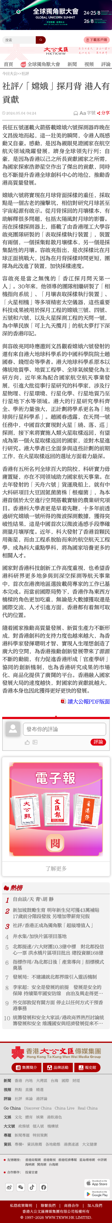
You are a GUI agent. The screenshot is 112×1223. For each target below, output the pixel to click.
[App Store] (97, 1183)
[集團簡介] (18, 1067)
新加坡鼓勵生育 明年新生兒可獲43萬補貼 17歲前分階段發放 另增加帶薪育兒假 (56, 913)
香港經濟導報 (67, 1160)
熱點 (18, 1089)
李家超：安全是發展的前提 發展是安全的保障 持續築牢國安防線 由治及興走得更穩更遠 (58, 990)
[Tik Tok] (32, 1187)
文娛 (7, 1117)
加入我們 (94, 1206)
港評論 (41, 1099)
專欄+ (19, 1144)
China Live (64, 1108)
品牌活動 (61, 1067)
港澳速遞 (71, 1144)
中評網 (102, 1160)
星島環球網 (87, 1160)
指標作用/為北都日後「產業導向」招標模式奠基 (58, 965)
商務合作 (71, 1206)
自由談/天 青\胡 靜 (33, 899)
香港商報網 (33, 1160)
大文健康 (89, 1144)
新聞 (7, 1080)
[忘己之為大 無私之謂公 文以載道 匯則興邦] (94, 51)
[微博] (9, 1187)
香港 (18, 1080)
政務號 (24, 1126)
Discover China (38, 1108)
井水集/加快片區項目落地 (40, 936)
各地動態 (52, 1144)
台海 (54, 1080)
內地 (29, 1080)
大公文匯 (56, 51)
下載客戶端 (98, 40)
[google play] (97, 1194)
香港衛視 (49, 1160)
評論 (98, 742)
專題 (7, 1135)
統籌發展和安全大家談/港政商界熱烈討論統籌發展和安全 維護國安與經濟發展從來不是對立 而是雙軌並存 (58, 1021)
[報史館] (81, 1067)
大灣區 (41, 1080)
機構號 (52, 1126)
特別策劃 (40, 1135)
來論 (29, 1099)
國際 (65, 1080)
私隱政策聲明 (21, 1206)
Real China (88, 1108)
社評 (25, 74)
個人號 (38, 1126)
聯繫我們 (48, 1206)
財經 (76, 1080)
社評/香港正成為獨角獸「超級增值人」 (54, 925)
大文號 (9, 1126)
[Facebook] (44, 1187)
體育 (29, 1117)
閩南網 (41, 1164)
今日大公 (9, 74)
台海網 (53, 1164)
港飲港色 (54, 1117)
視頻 (7, 1089)
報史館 (90, 1067)
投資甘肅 (31, 1172)
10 (7, 1018)
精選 (40, 1089)
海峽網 (30, 1164)
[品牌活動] (49, 1067)
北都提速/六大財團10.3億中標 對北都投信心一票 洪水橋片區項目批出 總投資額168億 (58, 949)
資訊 (7, 1144)
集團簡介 (29, 1067)
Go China (12, 1108)
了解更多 (56, 868)
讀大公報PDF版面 (89, 701)
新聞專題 (22, 1135)
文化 (18, 1117)
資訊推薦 (34, 1144)
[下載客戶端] (87, 40)
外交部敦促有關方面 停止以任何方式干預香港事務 (58, 1005)
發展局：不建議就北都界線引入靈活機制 (55, 977)
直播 (29, 1089)
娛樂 (40, 1117)
